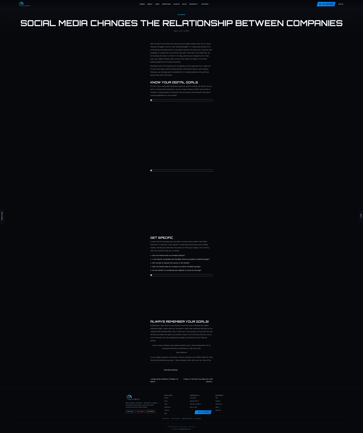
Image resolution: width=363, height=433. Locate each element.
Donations (166, 4)
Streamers (193, 398)
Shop (157, 4)
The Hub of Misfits (195, 404)
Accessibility (197, 418)
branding (168, 370)
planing (174, 370)
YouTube (140, 411)
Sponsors (218, 410)
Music (166, 401)
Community (194, 4)
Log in (340, 4)
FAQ (217, 398)
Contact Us (219, 404)
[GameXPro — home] (25, 4)
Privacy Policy (165, 418)
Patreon (150, 411)
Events (176, 4)
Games (142, 4)
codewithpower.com (185, 429)
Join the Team (203, 412)
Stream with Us (194, 401)
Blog (184, 4)
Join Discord (327, 4)
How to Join (193, 407)
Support (206, 4)
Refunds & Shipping (187, 418)
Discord (130, 411)
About (149, 4)
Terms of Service (175, 418)
